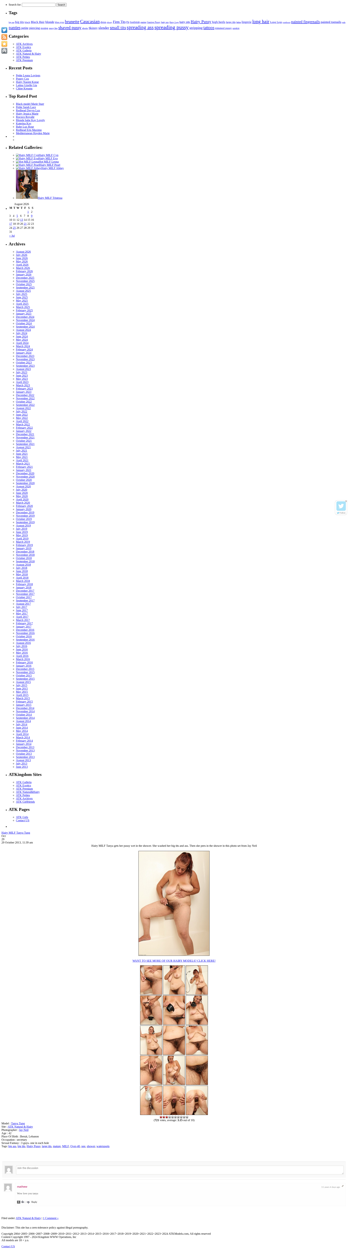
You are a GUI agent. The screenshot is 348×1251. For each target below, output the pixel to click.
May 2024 (22, 339)
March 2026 (23, 268)
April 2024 (22, 342)
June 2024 (22, 336)
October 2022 (24, 401)
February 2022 (24, 427)
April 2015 (22, 695)
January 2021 (23, 470)
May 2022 (22, 417)
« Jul (12, 235)
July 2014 (21, 724)
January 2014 (23, 743)
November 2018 (25, 554)
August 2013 (23, 760)
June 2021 (22, 453)
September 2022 (25, 404)
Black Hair (38, 22)
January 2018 (23, 587)
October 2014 (24, 714)
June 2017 (22, 610)
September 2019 (25, 522)
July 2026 (21, 254)
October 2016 (24, 636)
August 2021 (23, 447)
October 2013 (24, 753)
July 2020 (21, 489)
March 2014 (23, 737)
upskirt (236, 28)
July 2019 (21, 528)
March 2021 (23, 463)
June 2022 (22, 414)
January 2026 (23, 274)
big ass (11, 22)
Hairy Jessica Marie (27, 113)
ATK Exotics (23, 47)
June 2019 (22, 532)
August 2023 (23, 369)
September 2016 (25, 639)
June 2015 (22, 688)
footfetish (135, 22)
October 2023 (24, 362)
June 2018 (22, 571)
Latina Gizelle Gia (26, 85)
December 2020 (25, 473)
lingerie (247, 22)
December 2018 (25, 551)
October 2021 (24, 440)
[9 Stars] (184, 1117)
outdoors (286, 22)
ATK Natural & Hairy (28, 53)
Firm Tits (119, 22)
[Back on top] (4, 51)
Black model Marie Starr (30, 103)
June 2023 (22, 375)
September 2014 (25, 717)
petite (24, 28)
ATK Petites (23, 57)
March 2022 (23, 424)
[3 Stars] (166, 1117)
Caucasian (90, 21)
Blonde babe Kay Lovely (30, 120)
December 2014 (25, 708)
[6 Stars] (175, 1117)
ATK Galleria (24, 50)
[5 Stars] (172, 1117)
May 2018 (22, 574)
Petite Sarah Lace (26, 107)
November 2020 (25, 476)
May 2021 (22, 457)
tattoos (208, 27)
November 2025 (25, 281)
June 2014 (22, 727)
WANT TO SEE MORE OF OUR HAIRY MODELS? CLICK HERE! (174, 960)
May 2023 (22, 378)
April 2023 (22, 382)
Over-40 (75, 1146)
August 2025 (23, 290)
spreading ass (140, 27)
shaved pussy (69, 27)
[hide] (346, 501)
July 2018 (21, 567)
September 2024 (25, 326)
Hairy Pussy (201, 21)
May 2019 (22, 535)
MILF (65, 1146)
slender (103, 28)
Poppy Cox (22, 78)
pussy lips (53, 28)
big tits (19, 22)
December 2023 (25, 356)
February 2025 (24, 310)
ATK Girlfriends (25, 801)
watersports (102, 1146)
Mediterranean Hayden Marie (33, 133)
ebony (109, 22)
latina (238, 22)
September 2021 (25, 444)
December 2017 (25, 590)
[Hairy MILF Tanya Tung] (174, 1083)
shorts (85, 28)
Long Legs (276, 22)
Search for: (15, 4)
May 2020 (22, 496)
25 (14, 227)
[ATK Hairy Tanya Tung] (151, 1053)
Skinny (93, 28)
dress (103, 22)
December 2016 (25, 629)
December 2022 (25, 395)
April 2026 (22, 264)
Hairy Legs (174, 22)
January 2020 (23, 509)
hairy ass (165, 22)
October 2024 (24, 323)
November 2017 (25, 594)
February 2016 (24, 662)
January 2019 (23, 548)
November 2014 (25, 711)
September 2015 (25, 678)
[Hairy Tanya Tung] (151, 993)
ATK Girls (22, 817)
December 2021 (25, 434)
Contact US (22, 820)
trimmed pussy (223, 28)
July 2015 (21, 685)
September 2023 (25, 365)
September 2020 (25, 483)
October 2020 (24, 479)
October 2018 (24, 558)
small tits (118, 27)
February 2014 (24, 740)
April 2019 (22, 538)
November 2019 (25, 515)
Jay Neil (23, 1129)
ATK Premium (24, 60)
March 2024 (23, 346)
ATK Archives (24, 43)
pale (343, 22)
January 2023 (23, 391)
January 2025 (23, 313)
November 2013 (25, 750)
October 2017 (24, 597)
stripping (196, 28)
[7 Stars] (178, 1117)
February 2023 (24, 388)
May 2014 (22, 730)
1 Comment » (51, 1218)
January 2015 (23, 704)
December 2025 (25, 277)
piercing (34, 28)
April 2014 (22, 734)
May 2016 (22, 652)
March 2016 (23, 659)
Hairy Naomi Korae (27, 81)
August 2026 (23, 251)
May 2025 (22, 300)
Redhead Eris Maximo (29, 129)
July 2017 (21, 607)
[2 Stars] (163, 1117)
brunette (72, 21)
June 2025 (22, 297)
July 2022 (21, 411)
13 (21, 219)
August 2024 (23, 329)
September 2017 (25, 600)
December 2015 (25, 669)
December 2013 (25, 747)
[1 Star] (161, 1117)
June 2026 (22, 258)
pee (83, 1146)
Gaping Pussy (153, 22)
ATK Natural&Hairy (28, 791)
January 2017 (23, 626)
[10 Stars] (187, 1117)
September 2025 (25, 287)
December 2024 (25, 316)
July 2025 (21, 294)
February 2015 (24, 701)
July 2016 (21, 646)
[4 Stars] (169, 1117)
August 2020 (23, 486)
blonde (49, 22)
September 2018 (25, 561)
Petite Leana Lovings (28, 75)
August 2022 (23, 408)
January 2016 (23, 665)
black (27, 22)
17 (10, 223)
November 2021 (25, 437)
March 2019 (23, 541)
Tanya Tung (18, 1123)
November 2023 (25, 359)
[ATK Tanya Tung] (174, 993)
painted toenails (331, 22)
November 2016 (25, 633)
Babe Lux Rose (25, 126)
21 (25, 223)
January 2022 (23, 431)
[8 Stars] (181, 1117)
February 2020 (24, 505)
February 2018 (24, 584)
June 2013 (22, 766)
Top (339, 1242)
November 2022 (25, 398)
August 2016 (23, 642)
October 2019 (24, 519)
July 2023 (21, 372)
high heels (218, 22)
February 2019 (24, 545)
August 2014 (23, 721)
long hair (260, 21)
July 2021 (21, 450)
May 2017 (22, 613)
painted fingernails (305, 22)
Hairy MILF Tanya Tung (15, 832)
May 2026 (22, 261)
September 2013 (25, 757)
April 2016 (22, 655)
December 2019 (25, 512)
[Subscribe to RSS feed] (4, 37)
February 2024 (24, 349)
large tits (231, 22)
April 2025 (22, 303)
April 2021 (22, 460)
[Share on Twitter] (4, 30)
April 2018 (22, 577)
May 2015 (22, 691)
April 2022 (22, 421)
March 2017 (23, 620)
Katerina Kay (23, 123)
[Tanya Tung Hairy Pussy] (174, 954)
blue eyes (59, 22)
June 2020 (22, 492)
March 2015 (23, 698)
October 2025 (24, 284)
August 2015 (23, 682)
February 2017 (24, 623)
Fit (127, 22)
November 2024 (25, 320)
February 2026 (24, 271)
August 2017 (23, 603)
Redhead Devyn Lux (28, 110)
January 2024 (23, 352)
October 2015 (24, 675)
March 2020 (23, 502)
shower (91, 1146)
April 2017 (22, 616)
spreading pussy (171, 27)
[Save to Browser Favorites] (4, 44)
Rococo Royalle (25, 116)
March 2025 (23, 307)
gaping (143, 22)
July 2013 (21, 763)
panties (14, 27)
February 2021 (24, 466)
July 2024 (21, 333)
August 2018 (23, 564)
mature (57, 1146)
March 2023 (23, 385)
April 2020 (22, 499)
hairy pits (184, 22)
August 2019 (23, 525)
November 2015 (25, 672)
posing (44, 28)
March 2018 (23, 580)
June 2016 (22, 649)
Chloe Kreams (24, 88)
